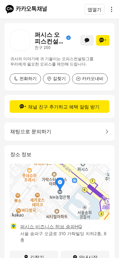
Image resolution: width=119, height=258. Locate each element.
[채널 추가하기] (102, 40)
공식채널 (68, 37)
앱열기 (94, 9)
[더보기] (110, 9)
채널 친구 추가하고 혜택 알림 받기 (63, 106)
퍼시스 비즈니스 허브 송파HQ (51, 226)
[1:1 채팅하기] (87, 40)
